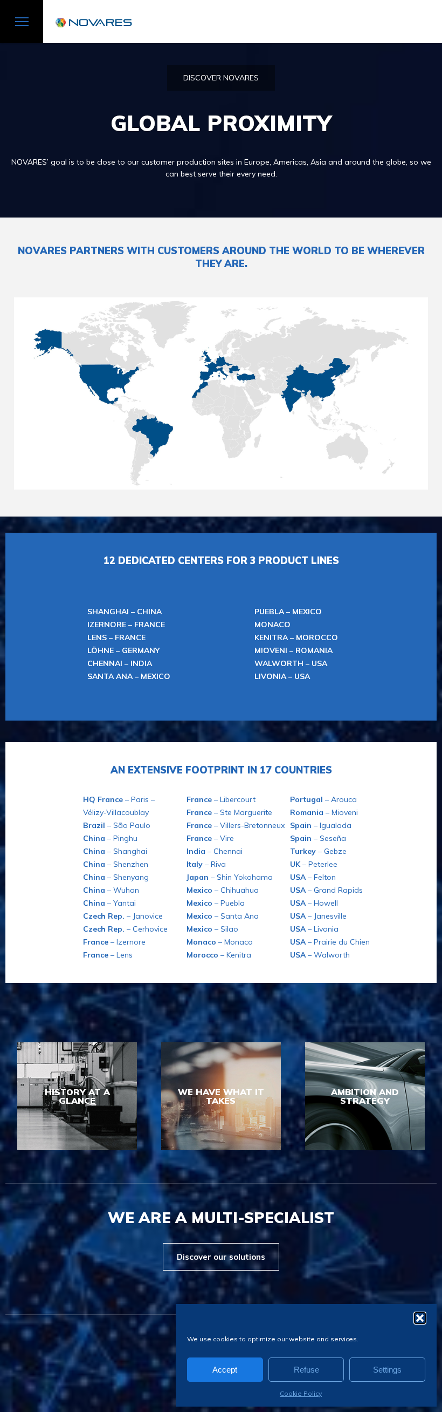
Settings (387, 1369)
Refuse (306, 1369)
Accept (224, 1369)
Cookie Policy (301, 1393)
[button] (420, 1318)
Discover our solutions (221, 1257)
